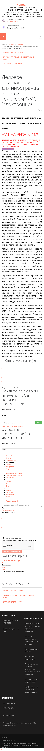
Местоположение (8, 510)
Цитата (8, 482)
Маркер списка (11, 477)
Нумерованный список (14, 475)
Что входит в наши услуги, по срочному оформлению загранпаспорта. (32, 627)
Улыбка (8, 490)
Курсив (8, 458)
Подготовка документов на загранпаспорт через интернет (32, 640)
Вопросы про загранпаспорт (30, 658)
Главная (12, 44)
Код (7, 484)
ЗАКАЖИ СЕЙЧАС (8, 149)
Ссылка (8, 464)
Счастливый (10, 492)
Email (3, 567)
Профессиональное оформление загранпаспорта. (32, 689)
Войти (39, 422)
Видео (8, 469)
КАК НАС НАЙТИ (9, 703)
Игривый (9, 497)
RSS (3, 569)
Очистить (9, 486)
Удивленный (10, 494)
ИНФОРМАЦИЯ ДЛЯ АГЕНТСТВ (10, 622)
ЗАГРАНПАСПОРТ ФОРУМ (12, 64)
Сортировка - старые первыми (12, 561)
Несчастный (10, 499)
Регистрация (6, 426)
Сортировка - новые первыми (12, 563)
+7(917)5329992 (12, 22)
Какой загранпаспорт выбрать (32, 650)
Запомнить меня (9, 423)
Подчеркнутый (11, 460)
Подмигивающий (12, 501)
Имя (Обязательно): (9, 443)
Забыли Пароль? (18, 426)
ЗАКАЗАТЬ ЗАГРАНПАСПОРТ (13, 52)
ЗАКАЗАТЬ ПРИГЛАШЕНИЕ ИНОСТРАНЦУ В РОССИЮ (18, 58)
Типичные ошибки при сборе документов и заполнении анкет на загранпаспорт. (32, 669)
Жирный (9, 456)
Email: (4, 449)
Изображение (10, 467)
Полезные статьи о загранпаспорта (31, 680)
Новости (20, 44)
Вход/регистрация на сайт (11, 630)
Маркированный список (14, 473)
